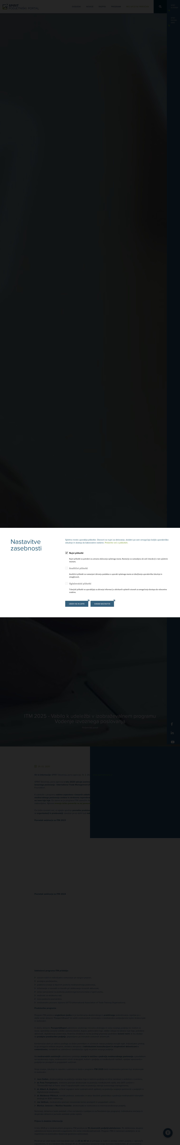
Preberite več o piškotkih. (116, 542)
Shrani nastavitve (102, 604)
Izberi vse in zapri (77, 604)
